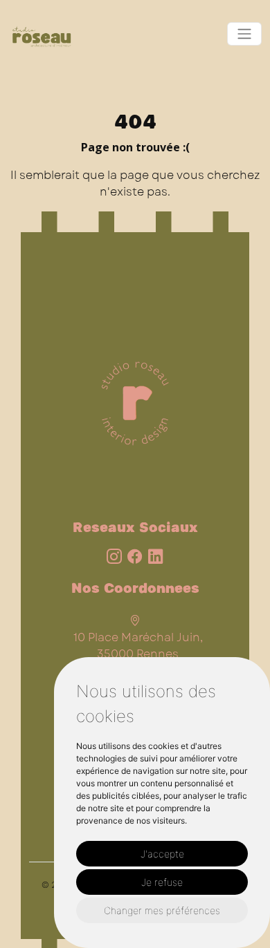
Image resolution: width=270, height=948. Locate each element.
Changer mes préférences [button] (162, 910)
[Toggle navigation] (244, 34)
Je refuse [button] (162, 882)
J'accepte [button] (162, 854)
